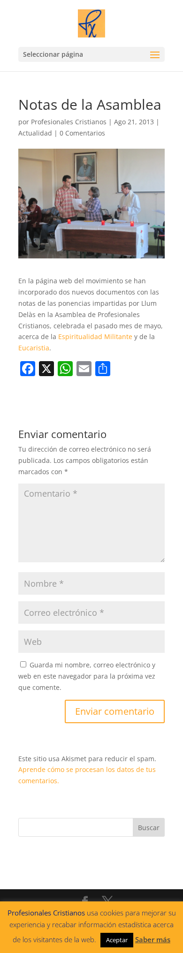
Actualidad (35, 133)
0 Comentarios (82, 133)
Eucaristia (33, 347)
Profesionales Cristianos (69, 121)
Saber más (152, 939)
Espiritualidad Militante (95, 336)
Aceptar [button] (117, 940)
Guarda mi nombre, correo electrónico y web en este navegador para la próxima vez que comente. (86, 676)
